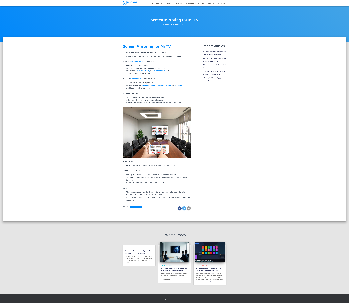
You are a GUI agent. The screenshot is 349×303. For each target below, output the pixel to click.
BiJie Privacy (157, 299)
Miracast (178, 85)
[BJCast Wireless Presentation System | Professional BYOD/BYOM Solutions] (130, 3)
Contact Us (221, 3)
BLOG (203, 3)
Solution (169, 3)
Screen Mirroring (136, 61)
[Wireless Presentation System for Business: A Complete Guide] (174, 252)
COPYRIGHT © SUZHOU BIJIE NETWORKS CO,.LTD (137, 299)
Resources (178, 3)
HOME (151, 3)
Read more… (214, 281)
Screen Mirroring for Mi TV (147, 46)
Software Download (192, 3)
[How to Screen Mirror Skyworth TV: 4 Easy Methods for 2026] (210, 252)
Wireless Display (143, 71)
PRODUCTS (159, 3)
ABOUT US (211, 3)
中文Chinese (167, 299)
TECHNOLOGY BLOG (136, 206)
